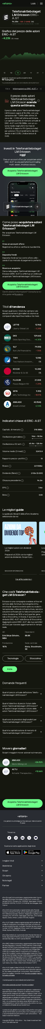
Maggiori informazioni (14, 571)
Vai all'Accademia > (23, 579)
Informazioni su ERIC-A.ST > (25, 89)
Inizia (9, 669)
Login (33, 3)
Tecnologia (12, 658)
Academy (19, 294)
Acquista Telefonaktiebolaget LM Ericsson (22, 172)
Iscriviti (4, 78)
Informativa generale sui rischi (11, 985)
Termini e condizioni (30, 973)
